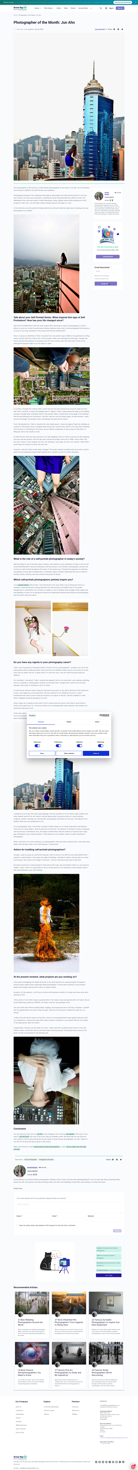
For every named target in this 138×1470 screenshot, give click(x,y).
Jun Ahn (39, 1134)
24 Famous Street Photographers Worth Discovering (101, 1372)
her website (69, 1134)
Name (19, 1216)
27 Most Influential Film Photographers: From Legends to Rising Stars (68, 1322)
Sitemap (45, 1414)
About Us (18, 1407)
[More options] (91, 8)
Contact (17, 1418)
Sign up (120, 8)
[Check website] (112, 197)
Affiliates (74, 1414)
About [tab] (97, 722)
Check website (108, 197)
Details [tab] (69, 722)
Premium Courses (48, 1410)
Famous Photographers (30, 1159)
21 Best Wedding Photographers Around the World (29, 1322)
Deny (42, 753)
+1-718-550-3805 (104, 1443)
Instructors (74, 1407)
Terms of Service (20, 1429)
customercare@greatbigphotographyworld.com (113, 1437)
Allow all (96, 753)
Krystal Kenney (32, 1167)
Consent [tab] (41, 722)
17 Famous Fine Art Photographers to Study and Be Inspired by (67, 1372)
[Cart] (106, 8)
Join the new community (123, 2)
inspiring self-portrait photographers (46, 1147)
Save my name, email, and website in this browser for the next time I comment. (47, 1225)
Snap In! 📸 (105, 284)
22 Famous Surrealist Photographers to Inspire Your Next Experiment (105, 1322)
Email (54, 1216)
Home (15, 15)
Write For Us (75, 1410)
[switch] (58, 745)
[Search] (101, 8)
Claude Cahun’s (22, 585)
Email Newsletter (101, 267)
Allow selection (69, 753)
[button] (114, 29)
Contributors (18, 1410)
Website (90, 1216)
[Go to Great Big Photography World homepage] (20, 8)
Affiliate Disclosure (20, 1425)
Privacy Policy (19, 1432)
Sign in (111, 8)
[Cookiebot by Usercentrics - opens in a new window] (101, 715)
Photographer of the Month (45, 1159)
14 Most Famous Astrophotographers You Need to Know (28, 1372)
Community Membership (50, 1407)
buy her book (23, 1136)
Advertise (18, 1421)
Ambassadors (19, 1414)
